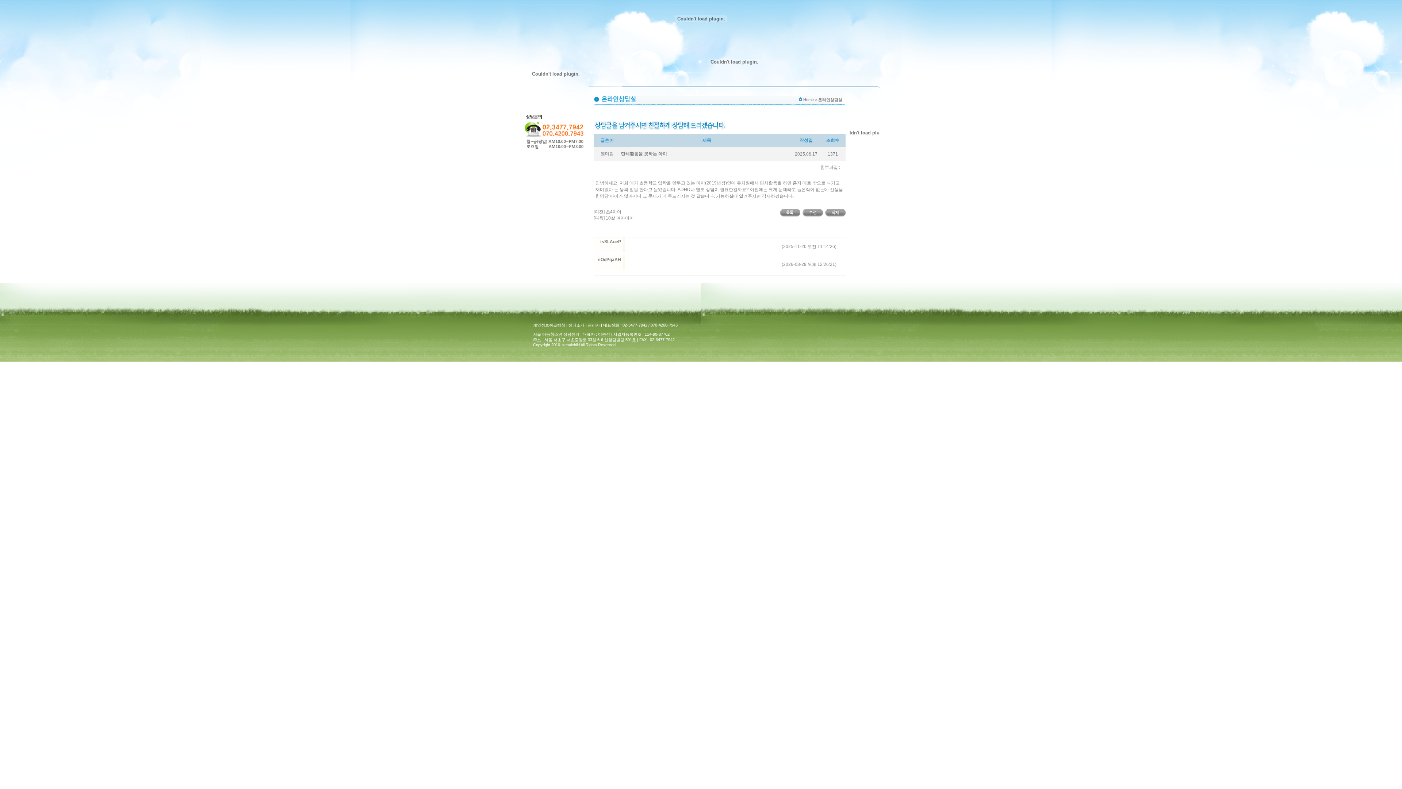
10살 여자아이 (620, 218)
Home (808, 100)
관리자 (594, 325)
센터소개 (576, 325)
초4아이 (613, 211)
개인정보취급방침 (549, 325)
